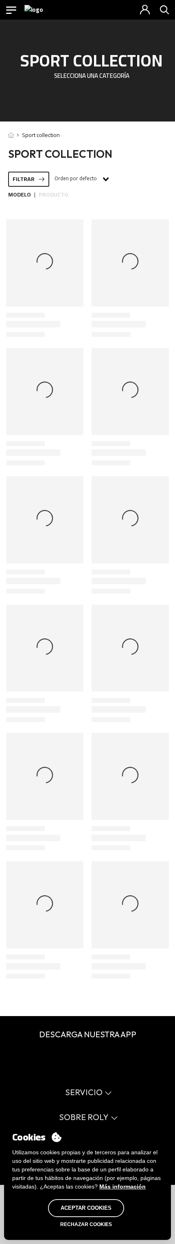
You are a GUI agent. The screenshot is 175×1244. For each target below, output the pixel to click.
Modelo (19, 194)
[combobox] (81, 179)
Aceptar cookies (86, 1208)
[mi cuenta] (145, 10)
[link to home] (11, 135)
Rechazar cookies (86, 1224)
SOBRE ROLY (84, 1117)
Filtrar (24, 179)
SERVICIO (84, 1092)
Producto (53, 194)
